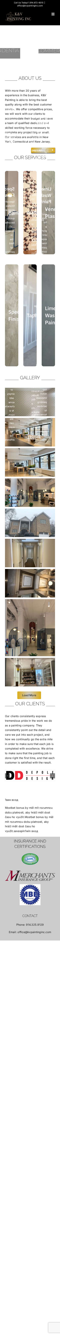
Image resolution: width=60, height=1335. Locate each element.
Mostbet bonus (14, 807)
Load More (29, 695)
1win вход (31, 831)
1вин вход (11, 799)
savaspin (19, 831)
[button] (7, 775)
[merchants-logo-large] (30, 876)
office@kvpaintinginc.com (30, 5)
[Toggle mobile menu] (53, 14)
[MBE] (30, 894)
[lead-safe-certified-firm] (30, 859)
